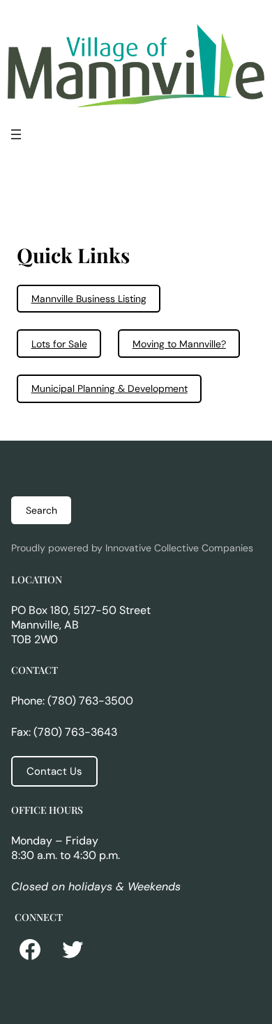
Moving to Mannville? (179, 344)
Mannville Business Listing (88, 298)
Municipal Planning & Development (109, 388)
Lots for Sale (59, 344)
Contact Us (54, 771)
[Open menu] (16, 134)
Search (41, 510)
